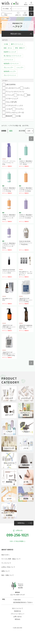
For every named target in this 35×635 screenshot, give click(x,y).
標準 (10, 131)
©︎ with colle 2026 (17, 627)
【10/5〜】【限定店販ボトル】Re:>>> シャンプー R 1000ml (25, 162)
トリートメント (8, 59)
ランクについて (6, 563)
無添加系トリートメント (11, 63)
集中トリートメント (17, 44)
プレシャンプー (8, 67)
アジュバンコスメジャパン (15, 91)
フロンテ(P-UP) (11, 102)
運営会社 (17, 619)
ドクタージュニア (12, 98)
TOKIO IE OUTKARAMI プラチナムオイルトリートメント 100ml (9, 271)
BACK (8, 19)
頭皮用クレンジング (10, 52)
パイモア (9, 109)
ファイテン (20, 109)
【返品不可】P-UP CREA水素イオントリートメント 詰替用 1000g (8, 354)
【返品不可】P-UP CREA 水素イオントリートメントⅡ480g (8, 327)
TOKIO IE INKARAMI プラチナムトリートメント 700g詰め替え (25, 243)
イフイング (10, 95)
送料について (5, 571)
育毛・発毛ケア (20, 48)
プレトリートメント (10, 75)
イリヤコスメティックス (14, 105)
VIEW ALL (21, 523)
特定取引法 (17, 611)
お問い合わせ (17, 616)
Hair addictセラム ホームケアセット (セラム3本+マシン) (25, 273)
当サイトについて (17, 608)
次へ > (31, 138)
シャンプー (20, 67)
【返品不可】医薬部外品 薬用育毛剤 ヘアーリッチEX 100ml (26, 327)
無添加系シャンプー (10, 71)
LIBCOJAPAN (10, 84)
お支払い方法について (8, 567)
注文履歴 (25, 15)
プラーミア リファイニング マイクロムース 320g (8, 162)
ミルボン (27, 88)
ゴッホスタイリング (13, 88)
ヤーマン (20, 95)
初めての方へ (5, 555)
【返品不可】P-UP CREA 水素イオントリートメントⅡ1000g (25, 300)
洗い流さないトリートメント (12, 56)
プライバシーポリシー (17, 614)
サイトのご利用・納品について (11, 559)
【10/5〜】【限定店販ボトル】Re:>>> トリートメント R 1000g (8, 189)
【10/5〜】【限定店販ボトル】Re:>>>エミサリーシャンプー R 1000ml (26, 189)
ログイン (31, 4)
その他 (6, 44)
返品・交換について (7, 575)
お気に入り (18, 15)
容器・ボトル (8, 48)
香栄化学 (9, 116)
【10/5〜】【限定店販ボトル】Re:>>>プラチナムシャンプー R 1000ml (26, 216)
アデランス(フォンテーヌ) (15, 112)
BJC (29, 95)
